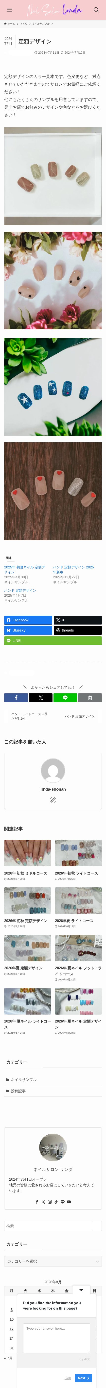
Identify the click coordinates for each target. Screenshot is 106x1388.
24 (12, 1338)
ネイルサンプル (20, 52)
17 (12, 1329)
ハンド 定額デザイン (20, 590)
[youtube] (69, 1201)
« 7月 (8, 1358)
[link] (53, 800)
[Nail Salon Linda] (53, 10)
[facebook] (37, 1201)
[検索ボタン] (96, 10)
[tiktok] (56, 1201)
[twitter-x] (43, 1201)
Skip (68, 1378)
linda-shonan (53, 789)
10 (12, 1319)
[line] (62, 1201)
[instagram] (49, 1201)
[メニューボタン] (9, 10)
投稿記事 (18, 1091)
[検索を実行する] (97, 1226)
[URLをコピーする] (90, 697)
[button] (16, 697)
